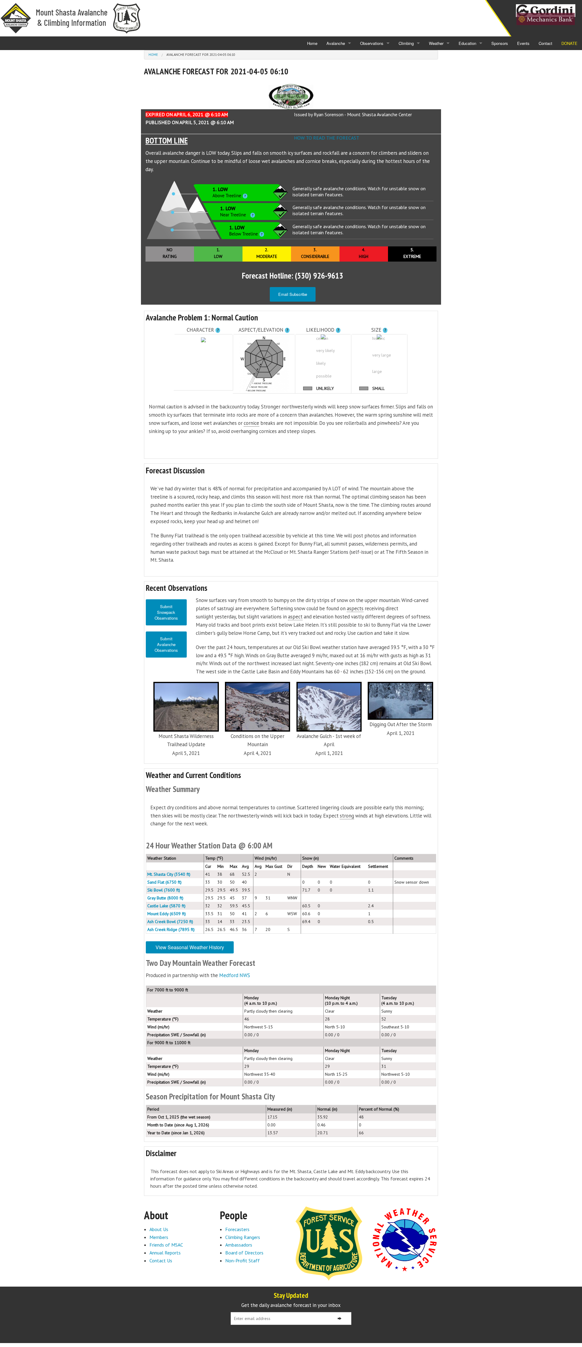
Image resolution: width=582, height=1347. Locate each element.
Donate (569, 43)
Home (312, 43)
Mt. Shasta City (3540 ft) (168, 874)
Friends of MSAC (166, 1245)
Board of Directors (244, 1253)
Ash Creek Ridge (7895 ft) (171, 929)
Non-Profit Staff (242, 1260)
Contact (545, 43)
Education (467, 43)
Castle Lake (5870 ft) (166, 906)
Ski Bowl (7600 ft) (163, 890)
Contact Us (160, 1260)
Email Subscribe (292, 294)
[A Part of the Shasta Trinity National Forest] (329, 1243)
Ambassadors (238, 1245)
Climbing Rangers (242, 1237)
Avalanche (335, 43)
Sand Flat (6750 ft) (164, 882)
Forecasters (237, 1229)
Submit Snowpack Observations (166, 612)
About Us (158, 1229)
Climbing (406, 43)
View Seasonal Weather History (190, 947)
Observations (371, 43)
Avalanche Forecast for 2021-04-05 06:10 (200, 54)
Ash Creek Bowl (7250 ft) (170, 921)
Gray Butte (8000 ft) (165, 898)
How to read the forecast (326, 138)
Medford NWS (234, 975)
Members (158, 1237)
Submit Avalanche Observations (166, 644)
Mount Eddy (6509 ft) (166, 913)
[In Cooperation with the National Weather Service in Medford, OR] (404, 1239)
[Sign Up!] (339, 1318)
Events (523, 43)
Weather (436, 43)
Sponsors (499, 43)
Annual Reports (165, 1253)
